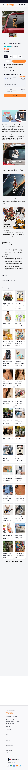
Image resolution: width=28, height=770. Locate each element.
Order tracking (9, 732)
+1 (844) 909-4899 (10, 719)
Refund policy (9, 752)
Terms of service (9, 745)
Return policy (9, 750)
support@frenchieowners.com (12, 721)
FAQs (7, 734)
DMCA (7, 736)
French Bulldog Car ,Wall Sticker (7, 613)
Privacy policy (9, 743)
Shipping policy (9, 748)
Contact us (8, 729)
